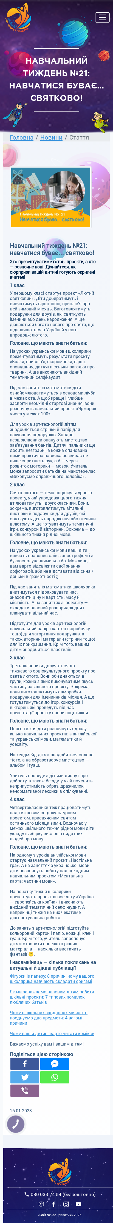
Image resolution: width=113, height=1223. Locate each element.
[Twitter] (24, 1077)
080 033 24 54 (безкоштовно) (63, 1194)
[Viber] (41, 1204)
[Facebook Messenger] (54, 1064)
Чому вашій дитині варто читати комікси (52, 1033)
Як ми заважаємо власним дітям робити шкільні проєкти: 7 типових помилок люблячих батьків (52, 997)
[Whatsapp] (54, 1077)
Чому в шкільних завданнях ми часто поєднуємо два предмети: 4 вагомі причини (48, 1018)
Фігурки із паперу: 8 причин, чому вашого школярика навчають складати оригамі (52, 978)
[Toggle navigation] (102, 17)
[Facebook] (24, 1064)
